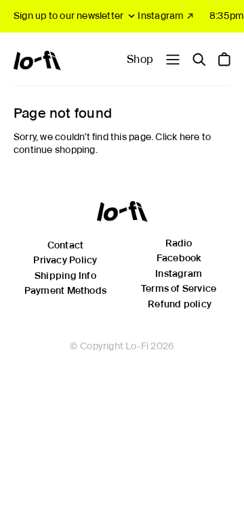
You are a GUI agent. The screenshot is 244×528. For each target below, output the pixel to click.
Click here (177, 136)
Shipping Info (65, 275)
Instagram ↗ (165, 15)
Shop (140, 59)
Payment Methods (65, 290)
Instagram (178, 273)
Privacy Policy (65, 260)
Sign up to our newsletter (68, 15)
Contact (65, 245)
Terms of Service (178, 288)
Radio (178, 243)
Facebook (179, 257)
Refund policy (179, 304)
